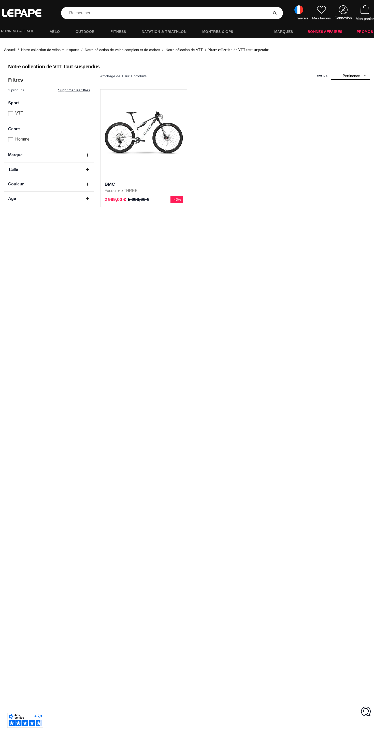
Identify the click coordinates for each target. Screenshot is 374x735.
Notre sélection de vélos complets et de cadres (122, 50)
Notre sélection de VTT (184, 50)
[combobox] (166, 13)
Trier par (322, 75)
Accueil (10, 50)
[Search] (275, 13)
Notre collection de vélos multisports (50, 50)
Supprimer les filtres (74, 90)
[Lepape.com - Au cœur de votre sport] (25, 13)
